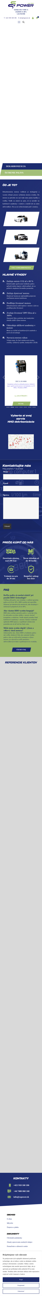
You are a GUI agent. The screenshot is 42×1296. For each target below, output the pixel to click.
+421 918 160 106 (10, 18)
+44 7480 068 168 (21, 1191)
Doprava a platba (18, 1227)
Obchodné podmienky (14, 1238)
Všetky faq (21, 649)
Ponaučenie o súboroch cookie (17, 1246)
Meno (6, 472)
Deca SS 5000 (21, 381)
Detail (21, 404)
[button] (37, 18)
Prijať (21, 1279)
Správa (6, 495)
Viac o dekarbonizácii (21, 268)
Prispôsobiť (21, 1285)
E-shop (9, 1219)
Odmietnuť (21, 1291)
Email (6, 483)
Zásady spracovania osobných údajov (19, 1242)
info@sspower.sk (25, 18)
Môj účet (10, 1223)
